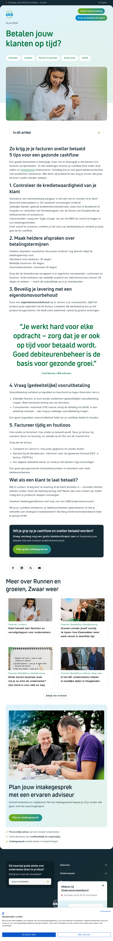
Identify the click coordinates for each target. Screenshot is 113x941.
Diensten (65, 865)
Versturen (47, 881)
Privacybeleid (105, 911)
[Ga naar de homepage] (9, 14)
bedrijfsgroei (28, 169)
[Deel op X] (30, 568)
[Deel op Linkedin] (21, 568)
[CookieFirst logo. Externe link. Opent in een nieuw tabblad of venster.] (3, 913)
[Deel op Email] (39, 568)
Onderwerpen (67, 873)
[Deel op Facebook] (12, 568)
